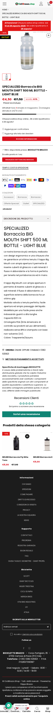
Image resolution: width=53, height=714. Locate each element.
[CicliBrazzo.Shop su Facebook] (23, 648)
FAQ (26, 556)
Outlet (26, 203)
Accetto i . (28, 634)
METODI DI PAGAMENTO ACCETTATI (24, 359)
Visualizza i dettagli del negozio (19, 160)
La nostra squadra (26, 515)
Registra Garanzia (26, 545)
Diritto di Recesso (26, 499)
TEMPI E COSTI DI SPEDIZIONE (15, 167)
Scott (27, 576)
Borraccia (35, 197)
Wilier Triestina (26, 586)
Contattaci (26, 535)
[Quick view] (27, 436)
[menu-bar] (6, 3)
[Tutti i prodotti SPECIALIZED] (7, 209)
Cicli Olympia (26, 591)
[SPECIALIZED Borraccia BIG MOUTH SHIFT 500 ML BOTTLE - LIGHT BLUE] (26, 51)
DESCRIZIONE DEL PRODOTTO (18, 218)
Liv (26, 607)
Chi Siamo (26, 484)
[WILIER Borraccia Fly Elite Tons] (16, 442)
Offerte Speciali (11, 203)
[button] (48, 627)
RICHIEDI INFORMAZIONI (26, 139)
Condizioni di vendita (26, 504)
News (26, 520)
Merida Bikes (26, 596)
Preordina (26, 540)
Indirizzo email (11, 626)
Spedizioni (26, 489)
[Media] (48, 35)
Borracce (22, 197)
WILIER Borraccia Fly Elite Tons (15, 458)
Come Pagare (26, 494)
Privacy (26, 510)
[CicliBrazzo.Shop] (25, 3)
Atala (26, 612)
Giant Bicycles (26, 581)
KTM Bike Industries (26, 602)
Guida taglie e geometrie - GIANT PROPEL (26, 561)
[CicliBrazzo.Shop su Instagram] (29, 648)
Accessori (9, 197)
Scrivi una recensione (26, 414)
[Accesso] (41, 4)
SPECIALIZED (38, 203)
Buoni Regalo (26, 550)
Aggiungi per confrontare (16, 129)
